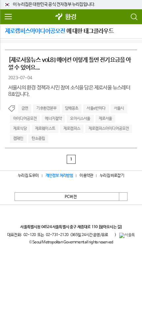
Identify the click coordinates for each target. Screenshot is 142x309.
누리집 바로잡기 (112, 175)
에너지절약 (53, 118)
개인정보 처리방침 (59, 175)
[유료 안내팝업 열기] (111, 234)
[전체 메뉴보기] (8, 17)
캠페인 (18, 138)
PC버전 (71, 197)
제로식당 (20, 128)
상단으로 (123, 196)
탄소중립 (38, 138)
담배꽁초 (72, 108)
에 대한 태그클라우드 (59, 31)
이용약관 (86, 175)
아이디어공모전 (25, 118)
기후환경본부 (46, 108)
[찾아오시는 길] (110, 227)
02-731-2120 (57, 235)
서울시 (119, 108)
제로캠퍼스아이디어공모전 (109, 128)
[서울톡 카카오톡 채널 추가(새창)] (127, 235)
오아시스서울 (80, 118)
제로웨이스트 (45, 128)
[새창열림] (59, 17)
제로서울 (105, 118)
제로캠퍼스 (71, 128)
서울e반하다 (96, 108)
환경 (70, 17)
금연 (24, 108)
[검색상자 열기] (134, 17)
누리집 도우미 (28, 175)
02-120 (29, 235)
